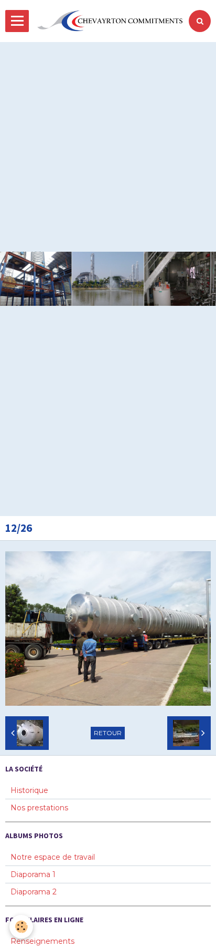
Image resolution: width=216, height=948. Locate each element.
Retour (108, 733)
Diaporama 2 (33, 892)
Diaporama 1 (33, 874)
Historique (29, 790)
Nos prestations (39, 807)
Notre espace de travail (52, 857)
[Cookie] (21, 927)
